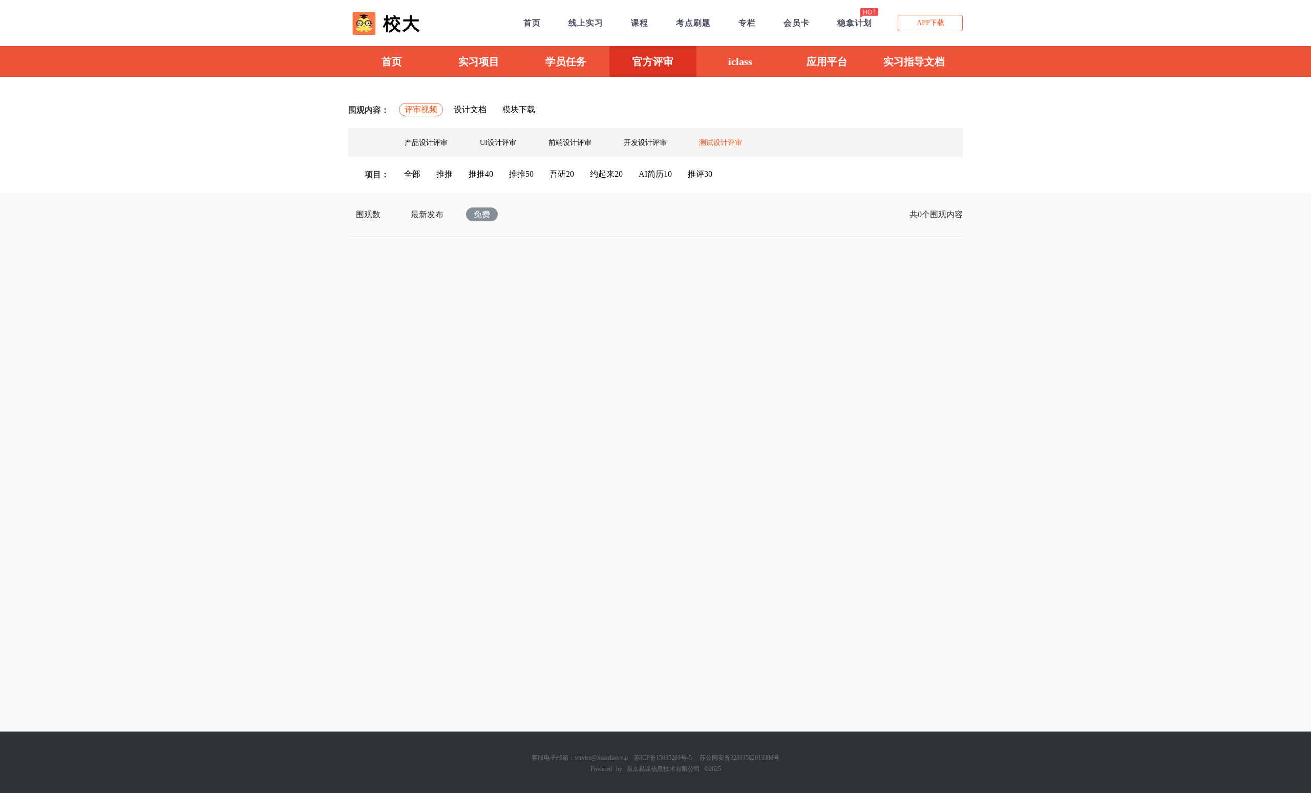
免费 (482, 214)
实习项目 (478, 61)
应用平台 (827, 61)
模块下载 (518, 109)
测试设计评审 (720, 143)
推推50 (521, 174)
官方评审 (652, 61)
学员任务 (565, 61)
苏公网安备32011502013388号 (739, 757)
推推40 (481, 174)
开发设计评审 (645, 143)
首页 (392, 61)
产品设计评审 (426, 143)
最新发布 (427, 214)
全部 (412, 174)
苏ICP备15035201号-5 (663, 757)
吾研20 (561, 174)
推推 (444, 174)
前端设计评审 (569, 143)
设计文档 (470, 109)
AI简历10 (655, 174)
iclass (740, 61)
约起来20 (606, 174)
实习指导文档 (914, 61)
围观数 (368, 214)
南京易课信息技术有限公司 (663, 769)
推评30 (700, 174)
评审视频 (421, 109)
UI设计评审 (498, 143)
